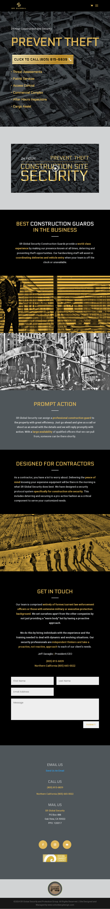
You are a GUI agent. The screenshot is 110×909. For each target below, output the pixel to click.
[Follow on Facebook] (43, 844)
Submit (91, 724)
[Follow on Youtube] (67, 844)
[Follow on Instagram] (55, 844)
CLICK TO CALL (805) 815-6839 (40, 59)
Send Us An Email (55, 770)
